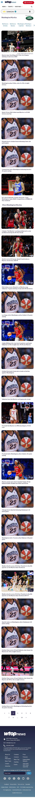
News (4, 6)
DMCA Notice (12, 787)
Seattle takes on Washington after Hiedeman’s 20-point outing (17, 622)
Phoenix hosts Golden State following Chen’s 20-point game (16, 142)
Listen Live (10, 11)
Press (24, 754)
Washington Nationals (28, 24)
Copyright (27, 784)
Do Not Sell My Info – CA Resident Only (21, 790)
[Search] (31, 7)
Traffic (10, 6)
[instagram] (9, 778)
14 (22, 717)
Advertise (7, 766)
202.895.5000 (10, 745)
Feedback (6, 784)
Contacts (16, 757)
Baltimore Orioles (5, 24)
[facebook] (5, 778)
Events (15, 764)
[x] (14, 778)
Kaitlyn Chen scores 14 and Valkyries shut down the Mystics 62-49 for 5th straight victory (17, 678)
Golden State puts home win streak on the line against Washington (16, 371)
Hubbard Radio (4, 787)
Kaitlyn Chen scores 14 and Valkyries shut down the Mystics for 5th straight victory (17, 650)
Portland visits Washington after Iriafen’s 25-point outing (17, 454)
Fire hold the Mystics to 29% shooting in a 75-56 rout (16, 426)
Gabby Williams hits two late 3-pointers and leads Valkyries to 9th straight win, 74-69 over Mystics (17, 343)
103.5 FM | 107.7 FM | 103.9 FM (26, 765)
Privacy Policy (13, 784)
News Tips (16, 759)
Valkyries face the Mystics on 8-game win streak (16, 399)
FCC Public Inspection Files (26, 787)
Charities (16, 762)
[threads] (28, 778)
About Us (7, 754)
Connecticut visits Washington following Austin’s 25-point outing (16, 170)
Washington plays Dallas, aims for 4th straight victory (15, 83)
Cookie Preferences (17, 792)
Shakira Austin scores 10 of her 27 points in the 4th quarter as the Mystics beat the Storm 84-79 (17, 594)
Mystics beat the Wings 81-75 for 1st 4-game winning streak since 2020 (15, 55)
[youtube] (23, 778)
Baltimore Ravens (13, 24)
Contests (16, 754)
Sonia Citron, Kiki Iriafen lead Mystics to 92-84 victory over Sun (16, 113)
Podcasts (25, 757)
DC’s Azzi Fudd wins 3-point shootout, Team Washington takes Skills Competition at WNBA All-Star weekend (17, 199)
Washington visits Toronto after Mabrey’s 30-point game (17, 538)
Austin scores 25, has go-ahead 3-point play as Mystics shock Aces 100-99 (15, 259)
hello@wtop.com (10, 743)
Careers (7, 763)
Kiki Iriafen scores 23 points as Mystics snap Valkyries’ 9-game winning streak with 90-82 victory (17, 287)
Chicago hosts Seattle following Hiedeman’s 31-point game (16, 510)
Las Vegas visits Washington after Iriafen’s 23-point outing (17, 315)
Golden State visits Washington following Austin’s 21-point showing (17, 706)
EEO (18, 787)
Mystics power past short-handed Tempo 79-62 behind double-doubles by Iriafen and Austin (16, 482)
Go (29, 773)
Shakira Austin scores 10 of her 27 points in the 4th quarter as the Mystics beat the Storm (17, 566)
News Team (8, 761)
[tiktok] (19, 778)
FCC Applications (7, 790)
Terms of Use (21, 784)
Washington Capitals (21, 24)
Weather (18, 6)
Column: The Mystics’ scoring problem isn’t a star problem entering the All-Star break (16, 231)
